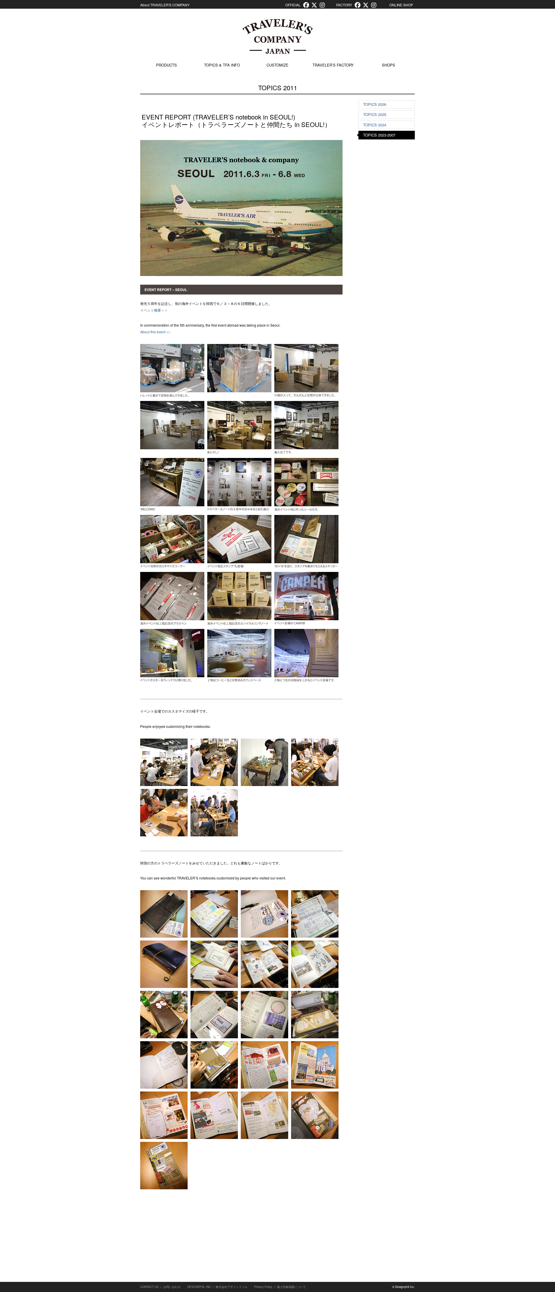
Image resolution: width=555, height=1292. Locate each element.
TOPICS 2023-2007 (379, 135)
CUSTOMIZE (277, 65)
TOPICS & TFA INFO (222, 65)
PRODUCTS (166, 65)
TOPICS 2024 (374, 125)
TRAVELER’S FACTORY (333, 65)
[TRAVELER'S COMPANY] (277, 36)
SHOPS (388, 65)
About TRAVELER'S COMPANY (165, 4)
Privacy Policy (263, 1287)
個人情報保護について (291, 1287)
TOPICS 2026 (374, 104)
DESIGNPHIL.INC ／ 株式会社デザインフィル (217, 1287)
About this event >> (155, 331)
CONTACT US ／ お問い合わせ (160, 1287)
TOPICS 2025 (374, 114)
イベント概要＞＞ (154, 310)
